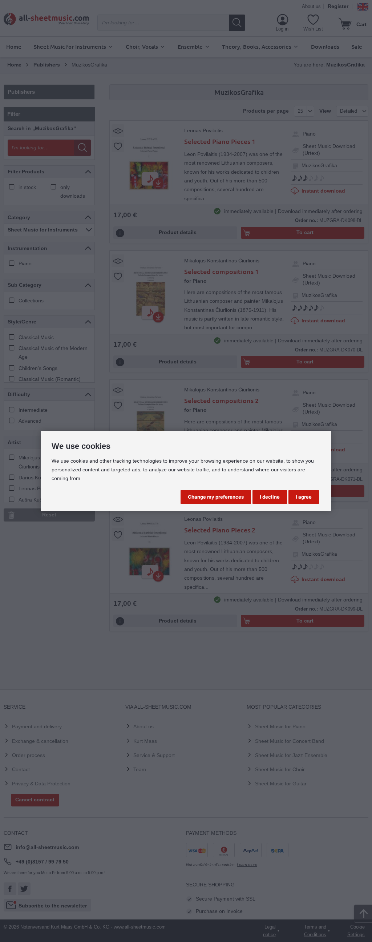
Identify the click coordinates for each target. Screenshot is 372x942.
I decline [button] (270, 497)
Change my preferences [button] (216, 497)
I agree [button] (304, 497)
